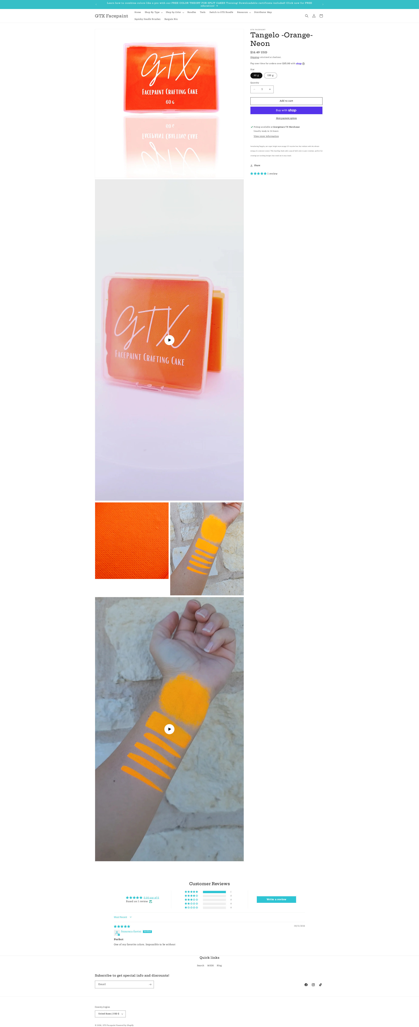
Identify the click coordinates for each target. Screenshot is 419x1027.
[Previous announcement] (96, 4)
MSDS (210, 966)
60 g (256, 75)
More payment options (286, 118)
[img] (122, 926)
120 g (270, 75)
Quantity (254, 83)
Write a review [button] (276, 899)
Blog (219, 966)
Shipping (254, 57)
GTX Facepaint (109, 1025)
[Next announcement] (323, 4)
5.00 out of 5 (151, 898)
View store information (266, 136)
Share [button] (257, 166)
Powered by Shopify (125, 1025)
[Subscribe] (150, 984)
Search (200, 966)
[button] (153, 12)
